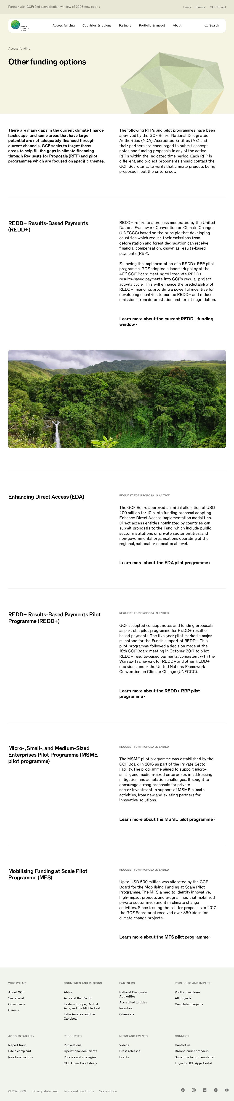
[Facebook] (183, 1090)
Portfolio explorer (187, 992)
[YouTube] (227, 1090)
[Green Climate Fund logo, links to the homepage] (24, 25)
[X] (216, 1090)
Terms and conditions (78, 1091)
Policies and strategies (80, 1057)
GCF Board (218, 7)
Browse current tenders (192, 1051)
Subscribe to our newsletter (195, 1057)
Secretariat (16, 998)
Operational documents (80, 1051)
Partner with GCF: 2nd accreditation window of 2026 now (53, 7)
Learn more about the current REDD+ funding (166, 321)
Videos (124, 1045)
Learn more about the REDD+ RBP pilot (159, 693)
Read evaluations (20, 1057)
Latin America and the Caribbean (79, 1016)
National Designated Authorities (133, 994)
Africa (68, 992)
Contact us (182, 1045)
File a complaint (19, 1051)
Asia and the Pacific (78, 998)
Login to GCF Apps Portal (193, 1063)
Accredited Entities (133, 1002)
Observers (126, 1014)
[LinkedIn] (205, 1090)
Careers (13, 1010)
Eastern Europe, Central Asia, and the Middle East (82, 1006)
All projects (183, 998)
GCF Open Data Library (80, 1063)
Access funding (19, 49)
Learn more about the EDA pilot (163, 563)
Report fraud (17, 1045)
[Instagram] (194, 1090)
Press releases (129, 1051)
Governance (16, 1004)
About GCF (16, 992)
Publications (72, 1045)
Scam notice (108, 1091)
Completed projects (189, 1004)
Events (200, 7)
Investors (126, 1008)
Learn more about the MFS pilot (164, 937)
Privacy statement (45, 1091)
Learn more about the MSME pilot (166, 819)
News (187, 7)
